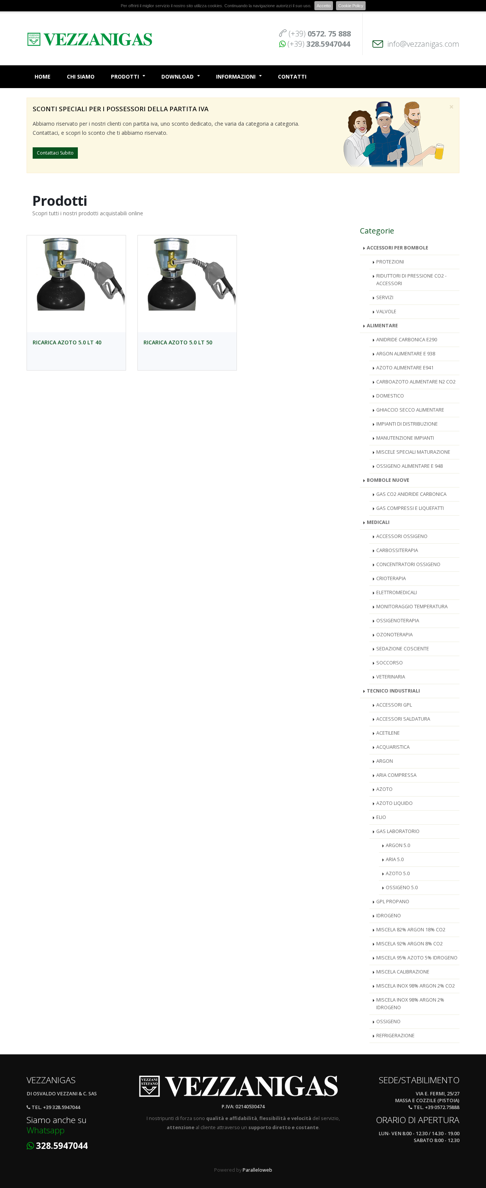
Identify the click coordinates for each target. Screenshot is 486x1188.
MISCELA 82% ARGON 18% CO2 (410, 929)
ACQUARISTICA (393, 747)
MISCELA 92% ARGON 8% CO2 (409, 943)
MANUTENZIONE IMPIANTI (405, 438)
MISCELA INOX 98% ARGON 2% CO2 (415, 986)
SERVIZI (384, 297)
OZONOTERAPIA (394, 634)
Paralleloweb (257, 1170)
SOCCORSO (389, 662)
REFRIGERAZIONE (395, 1035)
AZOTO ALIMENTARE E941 (405, 367)
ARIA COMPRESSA (396, 775)
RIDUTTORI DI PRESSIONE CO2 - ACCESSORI (411, 280)
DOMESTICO (390, 396)
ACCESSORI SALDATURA (403, 719)
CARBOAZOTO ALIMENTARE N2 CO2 (416, 382)
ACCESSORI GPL (394, 705)
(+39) (320, 33)
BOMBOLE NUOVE (388, 480)
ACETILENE (388, 733)
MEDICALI (378, 522)
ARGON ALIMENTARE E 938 (405, 353)
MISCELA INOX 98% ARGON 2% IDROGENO (410, 1004)
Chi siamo (81, 76)
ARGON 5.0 (398, 845)
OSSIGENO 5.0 (402, 887)
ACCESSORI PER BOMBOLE (397, 248)
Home (42, 76)
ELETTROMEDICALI (396, 592)
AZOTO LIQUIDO (394, 803)
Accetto (324, 5)
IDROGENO (388, 915)
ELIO (381, 817)
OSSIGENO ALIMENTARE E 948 (409, 466)
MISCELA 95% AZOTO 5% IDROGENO (417, 958)
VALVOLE (386, 311)
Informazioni (236, 76)
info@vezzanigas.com (423, 44)
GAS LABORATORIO (398, 831)
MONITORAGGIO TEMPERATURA (412, 606)
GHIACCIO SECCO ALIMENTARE (410, 410)
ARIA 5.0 (395, 859)
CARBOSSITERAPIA (397, 550)
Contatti (292, 76)
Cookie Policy (350, 5)
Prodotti (125, 76)
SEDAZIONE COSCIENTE (402, 648)
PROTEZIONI (390, 262)
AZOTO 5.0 (398, 873)
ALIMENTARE (382, 325)
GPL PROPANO (392, 901)
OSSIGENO (388, 1021)
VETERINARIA (390, 677)
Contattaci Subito (55, 153)
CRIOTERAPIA (391, 578)
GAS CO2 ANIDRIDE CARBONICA (411, 494)
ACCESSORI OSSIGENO (402, 536)
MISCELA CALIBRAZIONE (402, 972)
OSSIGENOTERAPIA (397, 620)
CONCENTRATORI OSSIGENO (408, 564)
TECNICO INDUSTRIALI (393, 691)
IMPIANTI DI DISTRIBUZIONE (407, 424)
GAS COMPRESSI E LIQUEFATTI (410, 508)
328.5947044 (62, 1146)
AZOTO (384, 789)
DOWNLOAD (177, 76)
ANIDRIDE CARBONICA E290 (406, 339)
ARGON (384, 761)
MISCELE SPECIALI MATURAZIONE (413, 452)
